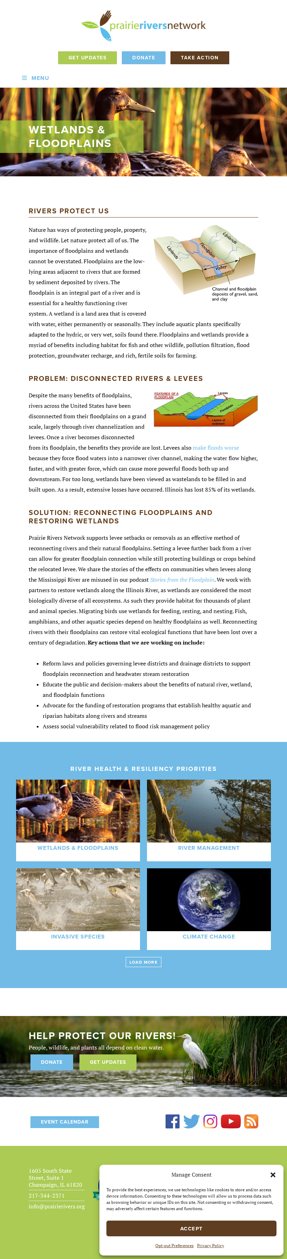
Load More (144, 962)
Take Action (200, 58)
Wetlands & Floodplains (78, 848)
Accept (191, 1228)
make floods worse (216, 447)
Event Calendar (65, 1122)
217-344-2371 (47, 1195)
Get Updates (88, 58)
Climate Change (209, 936)
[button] (273, 1174)
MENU (40, 78)
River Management (209, 848)
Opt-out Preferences (174, 1245)
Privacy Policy (210, 1245)
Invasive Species (78, 936)
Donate (143, 58)
